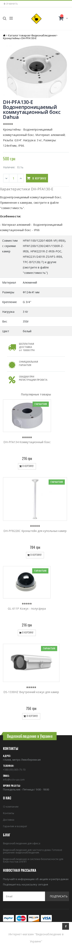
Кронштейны (11, 38)
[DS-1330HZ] (31, 663)
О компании (10, 806)
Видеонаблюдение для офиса (21, 843)
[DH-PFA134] (27, 415)
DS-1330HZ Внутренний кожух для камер (31, 692)
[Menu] (11, 18)
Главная (4, 35)
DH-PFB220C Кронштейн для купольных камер (35, 531)
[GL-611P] (27, 582)
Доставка (8, 819)
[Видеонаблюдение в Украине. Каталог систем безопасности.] (36, 19)
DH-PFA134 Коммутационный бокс (27, 442)
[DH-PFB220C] (35, 499)
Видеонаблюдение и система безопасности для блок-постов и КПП (33, 860)
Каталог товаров (19, 35)
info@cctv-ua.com (14, 779)
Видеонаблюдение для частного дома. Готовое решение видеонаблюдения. (32, 851)
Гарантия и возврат (15, 826)
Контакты (8, 813)
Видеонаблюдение (44, 35)
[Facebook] (65, 926)
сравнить (12, 3)
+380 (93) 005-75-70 (14, 769)
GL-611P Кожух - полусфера (27, 608)
